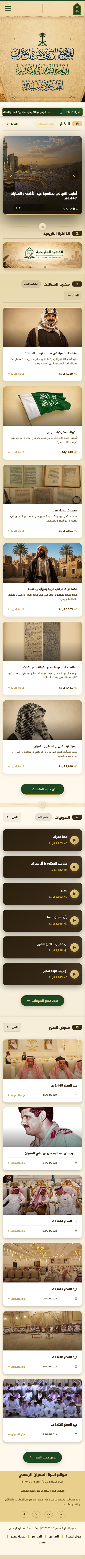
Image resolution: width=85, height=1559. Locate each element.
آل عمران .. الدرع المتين (52, 944)
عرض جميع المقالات (45, 789)
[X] (36, 1514)
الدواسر (37, 1536)
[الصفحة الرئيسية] (76, 8)
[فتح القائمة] (8, 8)
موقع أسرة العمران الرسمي (24, 1528)
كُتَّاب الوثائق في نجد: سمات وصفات (29, 112)
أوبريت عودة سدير (55, 970)
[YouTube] (48, 1514)
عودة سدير (18, 1536)
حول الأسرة (73, 1536)
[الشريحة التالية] (74, 175)
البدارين (54, 1536)
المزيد (14, 123)
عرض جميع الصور (45, 1457)
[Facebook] (24, 1514)
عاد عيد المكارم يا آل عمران (49, 863)
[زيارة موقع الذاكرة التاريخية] (42, 255)
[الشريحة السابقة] (11, 175)
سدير (64, 890)
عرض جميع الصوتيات (45, 1000)
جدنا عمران (60, 836)
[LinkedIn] (61, 1514)
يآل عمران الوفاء (56, 917)
